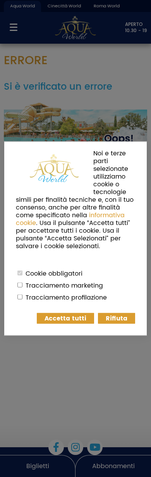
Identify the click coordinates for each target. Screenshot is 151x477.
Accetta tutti (65, 318)
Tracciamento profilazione (66, 298)
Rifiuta (116, 318)
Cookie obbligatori (54, 274)
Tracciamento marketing (64, 286)
